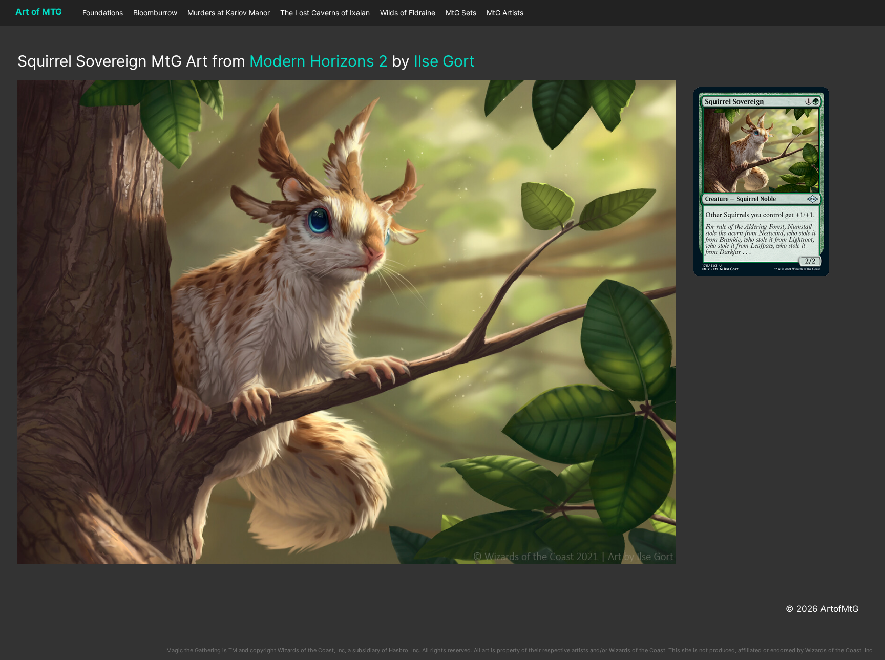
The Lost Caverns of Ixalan (325, 12)
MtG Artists (505, 12)
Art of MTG (38, 12)
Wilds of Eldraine (407, 12)
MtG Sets (461, 12)
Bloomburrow (155, 12)
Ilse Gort (444, 61)
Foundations (102, 12)
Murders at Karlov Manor (228, 12)
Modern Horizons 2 (318, 61)
